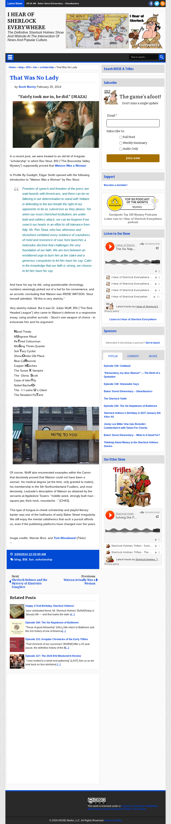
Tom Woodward (65, 538)
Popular (113, 356)
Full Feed (128, 137)
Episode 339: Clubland (117, 365)
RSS (162, 3)
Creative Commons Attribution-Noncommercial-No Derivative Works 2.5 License (123, 807)
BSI (25, 559)
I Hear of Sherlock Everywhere (26, 21)
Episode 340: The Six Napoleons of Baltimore (130, 405)
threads (156, 3)
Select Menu (10, 57)
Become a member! (115, 185)
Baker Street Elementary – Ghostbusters (58, 3)
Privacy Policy (113, 820)
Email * (112, 115)
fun (31, 559)
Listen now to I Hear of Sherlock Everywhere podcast (133, 220)
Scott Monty (28, 86)
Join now (133, 158)
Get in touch (153, 342)
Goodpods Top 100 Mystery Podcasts (133, 214)
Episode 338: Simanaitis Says (121, 384)
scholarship (43, 559)
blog (17, 559)
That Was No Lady (34, 77)
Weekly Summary (134, 143)
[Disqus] (53, 728)
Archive (153, 356)
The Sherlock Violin (115, 398)
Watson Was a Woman (70, 165)
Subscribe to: (116, 131)
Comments (133, 356)
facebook (150, 3)
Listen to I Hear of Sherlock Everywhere (133, 319)
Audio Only (130, 149)
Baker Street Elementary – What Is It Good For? (132, 435)
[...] (73, 614)
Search (162, 57)
